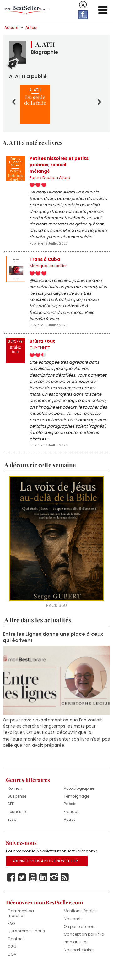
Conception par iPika (84, 934)
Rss (64, 877)
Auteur (31, 27)
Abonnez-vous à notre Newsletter (45, 860)
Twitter (22, 877)
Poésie (70, 803)
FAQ (11, 923)
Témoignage (76, 796)
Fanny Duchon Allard (50, 177)
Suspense (17, 796)
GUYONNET (40, 348)
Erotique (71, 811)
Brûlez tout (42, 341)
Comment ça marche (21, 913)
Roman (15, 788)
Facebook (11, 877)
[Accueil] (25, 10)
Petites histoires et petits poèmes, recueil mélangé (59, 165)
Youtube (32, 877)
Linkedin (43, 877)
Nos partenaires (79, 949)
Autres (70, 819)
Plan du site (75, 942)
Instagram (54, 877)
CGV (12, 954)
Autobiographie (79, 788)
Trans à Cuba (45, 259)
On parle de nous (80, 926)
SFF (11, 803)
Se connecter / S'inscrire (83, 4)
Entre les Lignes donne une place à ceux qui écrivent (53, 637)
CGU (12, 946)
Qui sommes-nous (26, 931)
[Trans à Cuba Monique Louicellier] (15, 269)
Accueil (11, 27)
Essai (13, 819)
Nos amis (73, 918)
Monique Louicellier (48, 265)
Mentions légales (80, 911)
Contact (16, 938)
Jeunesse (17, 811)
